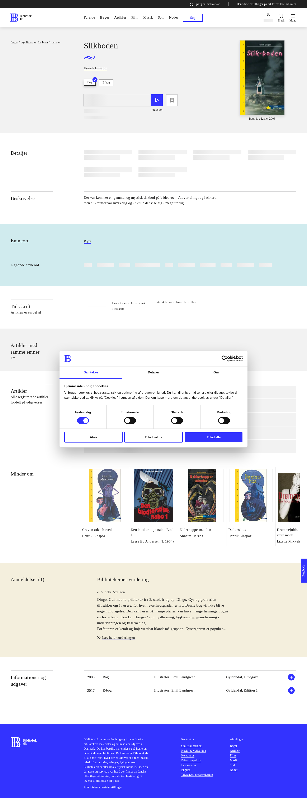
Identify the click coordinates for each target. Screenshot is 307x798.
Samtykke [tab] (91, 372)
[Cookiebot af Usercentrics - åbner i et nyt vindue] (224, 358)
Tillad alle (214, 437)
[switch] (130, 420)
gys (87, 240)
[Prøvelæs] (157, 100)
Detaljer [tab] (153, 372)
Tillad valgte (153, 437)
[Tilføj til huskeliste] (172, 100)
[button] (190, 677)
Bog (89, 82)
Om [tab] (216, 372)
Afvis (93, 437)
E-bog (106, 82)
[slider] (262, 80)
